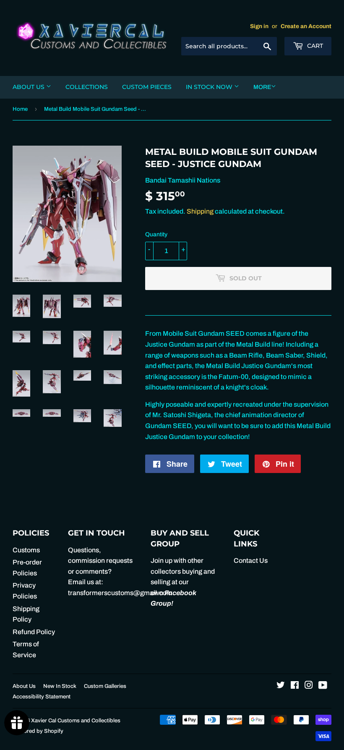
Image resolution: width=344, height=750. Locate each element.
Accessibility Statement (41, 697)
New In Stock (59, 686)
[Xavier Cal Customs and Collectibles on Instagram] (309, 686)
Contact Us (251, 560)
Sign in (259, 26)
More (262, 87)
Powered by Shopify (38, 731)
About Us (29, 87)
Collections (86, 87)
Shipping (200, 211)
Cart (314, 46)
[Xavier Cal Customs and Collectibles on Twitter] (280, 686)
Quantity (156, 234)
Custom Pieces (147, 87)
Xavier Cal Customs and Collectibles (75, 721)
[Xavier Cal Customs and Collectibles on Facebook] (294, 686)
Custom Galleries (105, 686)
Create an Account (306, 26)
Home (20, 109)
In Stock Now (210, 87)
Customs (26, 550)
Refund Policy (34, 631)
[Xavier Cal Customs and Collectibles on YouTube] (322, 686)
